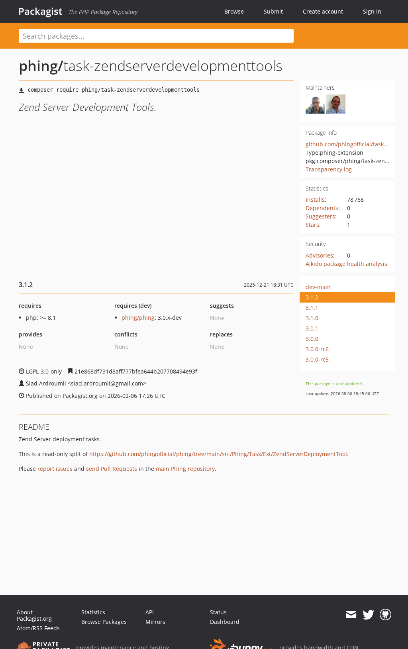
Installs (315, 199)
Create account (323, 11)
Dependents (322, 208)
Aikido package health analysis (346, 263)
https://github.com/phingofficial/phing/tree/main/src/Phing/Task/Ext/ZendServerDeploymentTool (218, 454)
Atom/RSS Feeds (38, 628)
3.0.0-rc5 (317, 359)
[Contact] (351, 615)
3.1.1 (312, 307)
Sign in (372, 11)
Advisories (319, 255)
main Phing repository (185, 468)
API (149, 612)
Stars (312, 224)
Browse (234, 11)
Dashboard (224, 621)
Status (218, 612)
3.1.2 (312, 297)
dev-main (318, 287)
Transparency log (329, 169)
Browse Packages (104, 621)
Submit (273, 11)
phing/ (41, 65)
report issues (55, 468)
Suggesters (320, 216)
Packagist (40, 11)
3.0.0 (312, 338)
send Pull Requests (111, 468)
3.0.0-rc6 (317, 349)
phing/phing (138, 317)
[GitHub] (385, 615)
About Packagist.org (34, 615)
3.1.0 (312, 318)
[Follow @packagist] (368, 615)
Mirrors (155, 621)
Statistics (93, 612)
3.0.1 (312, 328)
